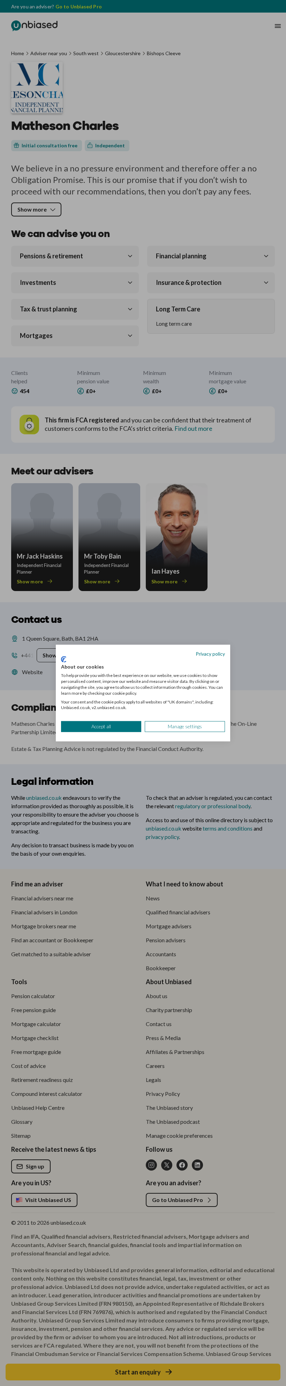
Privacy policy (210, 654)
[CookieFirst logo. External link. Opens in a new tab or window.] (63, 659)
